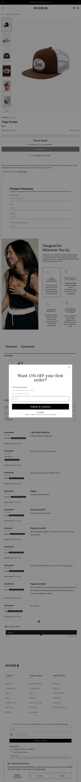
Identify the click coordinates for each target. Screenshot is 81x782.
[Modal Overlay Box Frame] (40, 391)
